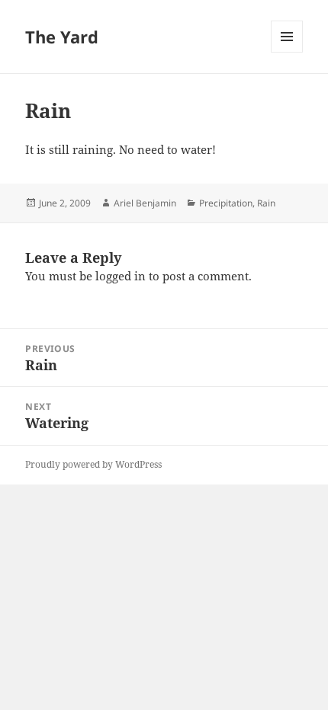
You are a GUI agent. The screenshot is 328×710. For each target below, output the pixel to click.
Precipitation (225, 203)
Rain (266, 203)
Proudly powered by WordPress (93, 464)
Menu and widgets (287, 52)
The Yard (61, 36)
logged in (120, 275)
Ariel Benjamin (145, 203)
